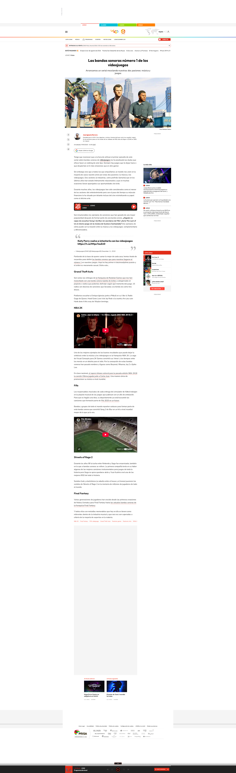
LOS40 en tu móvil (140, 726)
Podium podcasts (114, 736)
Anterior (108, 769)
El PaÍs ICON (122, 736)
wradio (115, 733)
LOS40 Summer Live (119, 39)
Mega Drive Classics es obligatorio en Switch (91, 695)
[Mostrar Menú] (67, 32)
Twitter (68, 139)
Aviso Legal (82, 726)
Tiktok (110, 706)
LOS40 (84, 25)
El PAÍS (97, 731)
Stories (129, 706)
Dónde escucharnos (152, 726)
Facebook (68, 134)
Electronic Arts (127, 521)
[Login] (168, 31)
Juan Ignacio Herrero (90, 135)
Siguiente (128, 769)
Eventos (97, 39)
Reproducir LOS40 (133, 206)
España (161, 32)
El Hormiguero (153, 51)
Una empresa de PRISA (80, 732)
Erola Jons (129, 51)
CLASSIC (103, 25)
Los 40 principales (105, 731)
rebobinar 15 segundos (112, 769)
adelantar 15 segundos (124, 769)
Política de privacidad (101, 726)
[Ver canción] (148, 258)
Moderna (105, 736)
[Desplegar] (118, 763)
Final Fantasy (84, 521)
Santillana (114, 731)
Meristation (146, 736)
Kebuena (149, 733)
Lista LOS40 (68, 39)
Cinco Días (122, 733)
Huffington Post (99, 733)
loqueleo (138, 736)
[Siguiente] (170, 51)
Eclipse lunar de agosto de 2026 (90, 51)
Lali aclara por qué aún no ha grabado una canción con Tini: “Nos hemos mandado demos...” (157, 201)
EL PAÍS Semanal (136, 733)
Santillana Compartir (124, 731)
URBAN (140, 25)
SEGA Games (137, 521)
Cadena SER (132, 731)
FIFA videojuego (94, 521)
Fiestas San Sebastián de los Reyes (113, 51)
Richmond (95, 736)
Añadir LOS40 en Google (85, 150)
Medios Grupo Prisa (80, 737)
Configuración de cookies (127, 726)
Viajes (72, 55)
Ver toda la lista (156, 288)
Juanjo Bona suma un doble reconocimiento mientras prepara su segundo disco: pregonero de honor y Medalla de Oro (155, 190)
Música (77, 39)
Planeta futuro (142, 733)
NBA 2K (76, 521)
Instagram (106, 706)
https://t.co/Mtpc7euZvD (91, 243)
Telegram (68, 149)
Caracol (151, 731)
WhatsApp (68, 144)
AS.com (137, 731)
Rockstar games (116, 521)
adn (144, 731)
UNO (109, 733)
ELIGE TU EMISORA (161, 769)
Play (118, 769)
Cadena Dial (129, 733)
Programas (88, 39)
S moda (129, 736)
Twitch (125, 706)
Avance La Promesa (141, 51)
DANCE (122, 25)
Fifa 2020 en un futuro (110, 400)
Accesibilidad (90, 726)
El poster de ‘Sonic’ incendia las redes (116, 695)
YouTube (114, 706)
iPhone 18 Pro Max (166, 51)
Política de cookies (114, 726)
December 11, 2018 (108, 251)
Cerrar (169, 45)
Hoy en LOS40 (107, 39)
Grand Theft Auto (105, 521)
